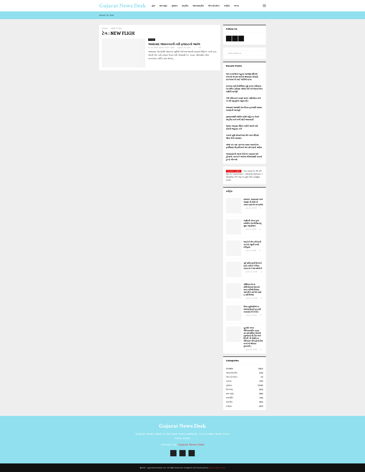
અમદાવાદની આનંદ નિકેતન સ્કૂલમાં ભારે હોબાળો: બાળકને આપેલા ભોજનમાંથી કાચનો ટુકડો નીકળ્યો (244, 157)
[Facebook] (173, 453)
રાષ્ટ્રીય (185, 6)
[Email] (191, 453)
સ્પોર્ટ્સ (227, 6)
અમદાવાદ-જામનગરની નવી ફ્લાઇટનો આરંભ (174, 44)
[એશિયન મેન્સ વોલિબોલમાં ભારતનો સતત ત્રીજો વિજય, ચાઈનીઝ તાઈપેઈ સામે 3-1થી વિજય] (233, 290)
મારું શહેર (163, 6)
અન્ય (236, 6)
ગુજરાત (175, 6)
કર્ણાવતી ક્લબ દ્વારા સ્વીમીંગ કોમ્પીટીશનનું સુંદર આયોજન (252, 223)
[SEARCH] (260, 53)
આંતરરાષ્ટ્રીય (198, 6)
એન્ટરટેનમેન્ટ (214, 6)
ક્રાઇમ (229, 381)
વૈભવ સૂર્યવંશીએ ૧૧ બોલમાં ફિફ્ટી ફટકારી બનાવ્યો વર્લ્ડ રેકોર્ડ (252, 309)
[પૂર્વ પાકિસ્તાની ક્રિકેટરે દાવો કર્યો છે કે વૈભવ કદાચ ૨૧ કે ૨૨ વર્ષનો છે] (233, 269)
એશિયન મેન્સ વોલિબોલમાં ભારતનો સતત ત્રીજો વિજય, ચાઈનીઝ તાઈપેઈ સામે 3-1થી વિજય (252, 289)
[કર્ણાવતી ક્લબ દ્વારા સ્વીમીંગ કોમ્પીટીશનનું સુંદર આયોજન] (233, 227)
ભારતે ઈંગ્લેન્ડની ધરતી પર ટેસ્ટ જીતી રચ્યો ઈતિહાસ (252, 244)
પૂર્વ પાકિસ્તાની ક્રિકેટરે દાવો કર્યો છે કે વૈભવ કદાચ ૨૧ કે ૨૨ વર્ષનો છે (253, 265)
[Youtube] (182, 453)
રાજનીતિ (229, 398)
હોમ (153, 6)
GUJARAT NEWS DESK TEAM (162, 47)
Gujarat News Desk (122, 5)
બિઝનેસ (229, 389)
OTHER (229, 368)
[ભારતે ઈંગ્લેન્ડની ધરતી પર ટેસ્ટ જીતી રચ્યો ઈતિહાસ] (233, 248)
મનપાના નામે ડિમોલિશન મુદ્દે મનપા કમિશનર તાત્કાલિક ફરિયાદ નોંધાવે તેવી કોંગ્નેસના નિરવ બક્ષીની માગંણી (244, 89)
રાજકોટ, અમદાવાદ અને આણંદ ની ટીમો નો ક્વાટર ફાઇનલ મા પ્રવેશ (253, 202)
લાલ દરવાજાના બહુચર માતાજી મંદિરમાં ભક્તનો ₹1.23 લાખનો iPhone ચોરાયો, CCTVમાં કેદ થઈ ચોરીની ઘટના (242, 77)
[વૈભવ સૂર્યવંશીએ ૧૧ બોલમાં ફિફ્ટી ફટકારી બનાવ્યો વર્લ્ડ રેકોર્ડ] (233, 313)
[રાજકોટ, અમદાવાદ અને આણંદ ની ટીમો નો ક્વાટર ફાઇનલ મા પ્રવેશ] (233, 205)
